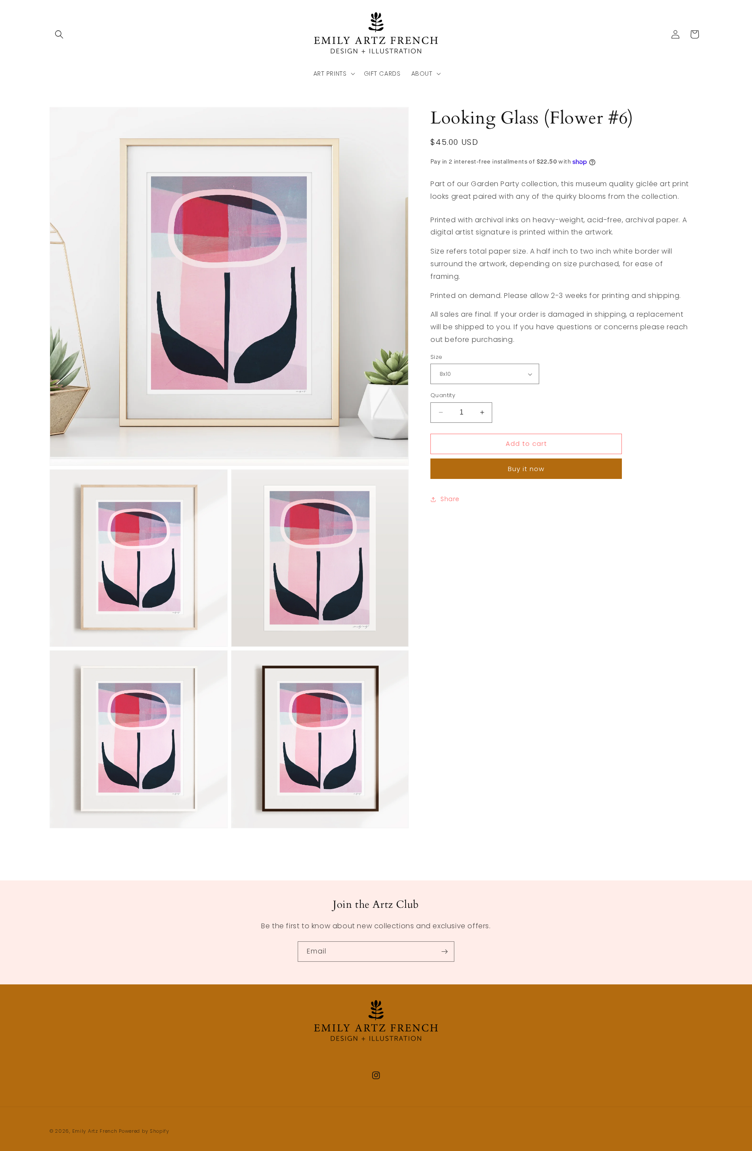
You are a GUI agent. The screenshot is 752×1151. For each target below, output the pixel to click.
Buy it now (526, 468)
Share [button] (450, 499)
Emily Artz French (95, 1131)
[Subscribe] (444, 951)
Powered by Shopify (144, 1131)
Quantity (442, 395)
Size (436, 357)
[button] (59, 34)
